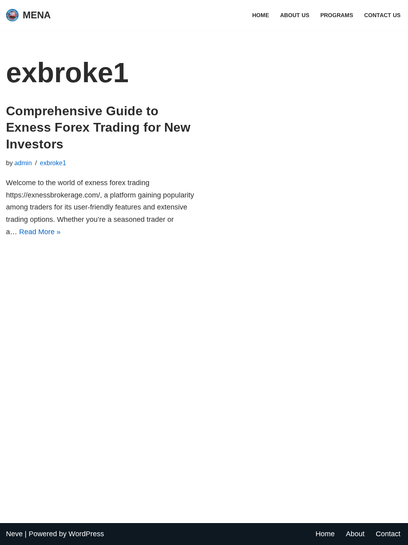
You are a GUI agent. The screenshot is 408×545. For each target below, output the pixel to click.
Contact (388, 534)
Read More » (40, 232)
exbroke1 (53, 162)
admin (23, 162)
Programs (336, 15)
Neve (14, 534)
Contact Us (382, 15)
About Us (294, 15)
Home (260, 15)
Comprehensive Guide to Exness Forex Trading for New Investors (98, 127)
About (355, 534)
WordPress (86, 534)
